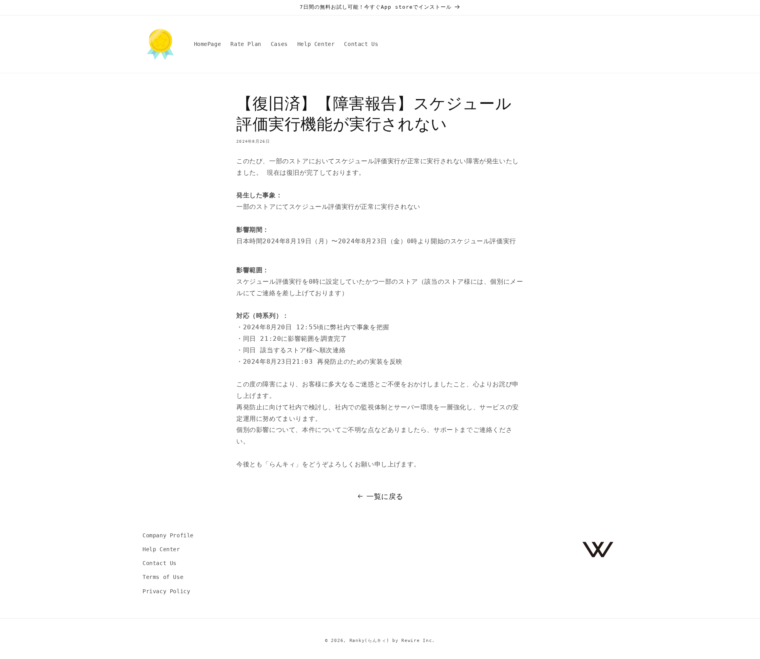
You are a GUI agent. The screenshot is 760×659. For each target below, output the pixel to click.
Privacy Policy (166, 591)
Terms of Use (162, 577)
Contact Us (159, 563)
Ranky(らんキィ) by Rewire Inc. (392, 640)
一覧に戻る (385, 496)
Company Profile (168, 535)
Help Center (161, 549)
